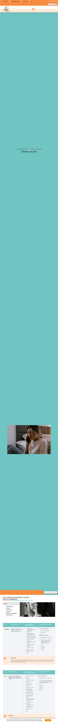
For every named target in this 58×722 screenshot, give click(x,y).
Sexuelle (8, 611)
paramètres (41, 720)
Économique (9, 609)
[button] (33, 9)
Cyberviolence (9, 614)
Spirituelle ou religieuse (11, 613)
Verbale (8, 608)
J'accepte (48, 720)
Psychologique (9, 606)
